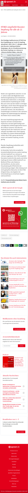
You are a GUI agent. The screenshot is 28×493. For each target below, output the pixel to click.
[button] (3, 245)
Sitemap (14, 467)
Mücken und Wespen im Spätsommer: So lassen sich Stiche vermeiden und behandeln (12, 386)
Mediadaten (14, 478)
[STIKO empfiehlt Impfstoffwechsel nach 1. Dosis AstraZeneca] (4, 293)
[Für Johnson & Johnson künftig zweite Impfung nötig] (4, 268)
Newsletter (14, 486)
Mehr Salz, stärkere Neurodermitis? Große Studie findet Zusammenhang (12, 399)
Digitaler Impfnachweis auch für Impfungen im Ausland (17, 300)
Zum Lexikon (21, 432)
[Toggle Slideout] (26, 2)
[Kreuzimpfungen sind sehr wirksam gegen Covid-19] (4, 279)
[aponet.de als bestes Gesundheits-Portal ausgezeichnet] (2, 3)
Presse (14, 475)
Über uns (14, 483)
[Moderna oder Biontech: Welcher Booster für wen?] (4, 273)
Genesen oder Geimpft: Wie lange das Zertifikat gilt (17, 261)
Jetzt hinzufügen (19, 202)
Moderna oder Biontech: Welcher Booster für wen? (17, 273)
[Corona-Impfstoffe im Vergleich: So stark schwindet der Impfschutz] (4, 286)
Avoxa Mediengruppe (14, 481)
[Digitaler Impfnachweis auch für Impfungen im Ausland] (4, 300)
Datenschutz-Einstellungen (14, 470)
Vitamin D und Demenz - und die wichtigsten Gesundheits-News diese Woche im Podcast (19, 361)
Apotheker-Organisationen (14, 473)
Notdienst (7, 5)
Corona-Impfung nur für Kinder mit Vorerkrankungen (17, 306)
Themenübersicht (6, 238)
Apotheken (15, 5)
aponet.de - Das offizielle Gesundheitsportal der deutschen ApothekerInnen (10, 2)
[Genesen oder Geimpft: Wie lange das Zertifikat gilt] (4, 262)
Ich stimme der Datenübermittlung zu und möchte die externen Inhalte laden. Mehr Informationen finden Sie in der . (13, 63)
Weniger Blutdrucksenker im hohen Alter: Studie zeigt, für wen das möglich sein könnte (12, 406)
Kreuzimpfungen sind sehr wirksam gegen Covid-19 (17, 279)
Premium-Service (14, 450)
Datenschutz (14, 456)
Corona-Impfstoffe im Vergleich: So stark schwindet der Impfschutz (18, 286)
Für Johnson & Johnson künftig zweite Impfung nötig (17, 267)
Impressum (14, 453)
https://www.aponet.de (14, 447)
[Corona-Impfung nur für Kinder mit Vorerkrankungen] (4, 306)
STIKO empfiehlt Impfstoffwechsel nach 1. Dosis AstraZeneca (17, 293)
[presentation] (26, 5)
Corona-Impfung (14, 235)
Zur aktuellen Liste (19, 329)
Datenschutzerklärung (9, 64)
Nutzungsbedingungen (14, 459)
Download (14, 461)
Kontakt (14, 464)
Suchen (21, 345)
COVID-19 (4, 235)
